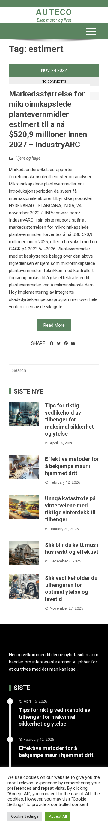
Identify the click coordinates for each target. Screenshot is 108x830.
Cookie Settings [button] (25, 816)
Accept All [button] (58, 816)
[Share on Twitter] (58, 343)
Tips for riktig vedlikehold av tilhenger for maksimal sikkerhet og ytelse (69, 419)
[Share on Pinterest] (66, 343)
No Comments (54, 82)
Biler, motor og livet (54, 20)
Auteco (54, 12)
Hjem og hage (28, 158)
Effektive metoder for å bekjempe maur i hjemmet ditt (72, 466)
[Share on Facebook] (51, 343)
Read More (54, 325)
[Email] (73, 343)
